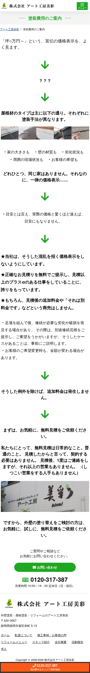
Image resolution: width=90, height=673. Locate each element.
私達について (23, 635)
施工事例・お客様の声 (52, 635)
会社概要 (61, 642)
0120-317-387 (49, 579)
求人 (4, 649)
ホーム (5, 635)
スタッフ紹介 (41, 642)
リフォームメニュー (14, 642)
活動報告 (77, 642)
